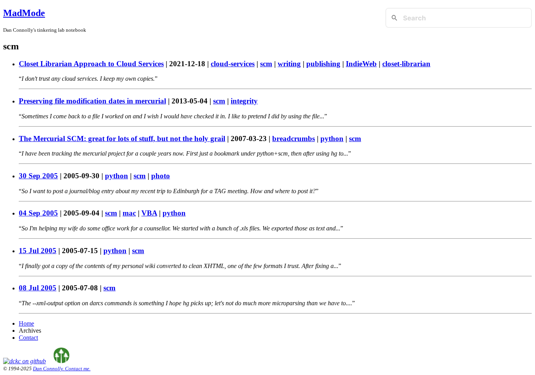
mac (129, 213)
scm (266, 64)
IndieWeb (361, 64)
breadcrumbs (293, 138)
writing (289, 64)
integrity (244, 101)
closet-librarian (406, 64)
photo (160, 176)
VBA (149, 213)
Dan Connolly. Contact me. (61, 368)
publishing (323, 64)
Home (26, 323)
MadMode (24, 13)
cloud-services (233, 64)
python (331, 138)
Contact (28, 337)
